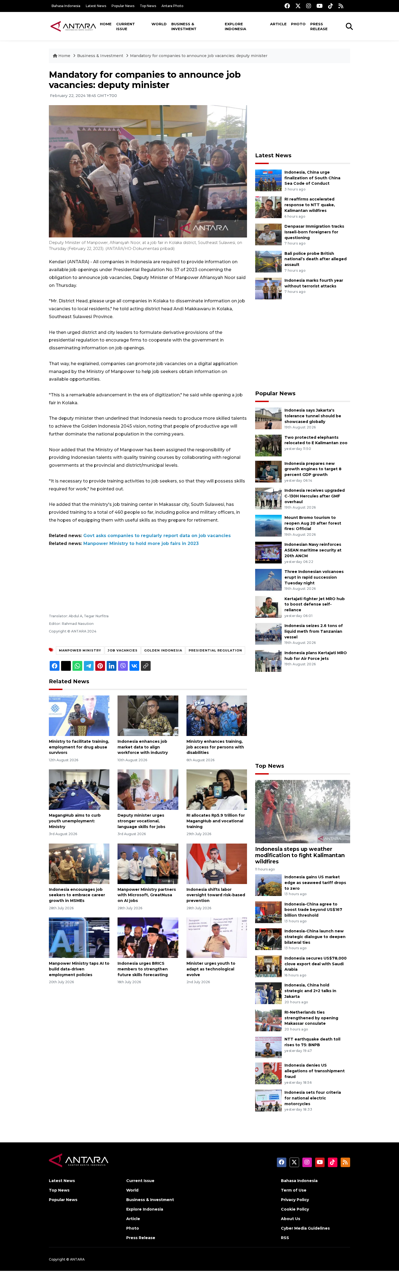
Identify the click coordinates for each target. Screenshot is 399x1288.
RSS (285, 1237)
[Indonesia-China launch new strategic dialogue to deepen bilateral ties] (268, 938)
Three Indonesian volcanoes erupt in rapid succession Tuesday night (314, 577)
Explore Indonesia (235, 26)
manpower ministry (80, 650)
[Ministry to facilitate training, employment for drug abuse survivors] (79, 715)
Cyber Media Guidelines (305, 1228)
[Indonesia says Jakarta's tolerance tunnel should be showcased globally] (268, 418)
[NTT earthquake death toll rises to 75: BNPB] (268, 1047)
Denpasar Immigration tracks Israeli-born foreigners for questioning (314, 232)
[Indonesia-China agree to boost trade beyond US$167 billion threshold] (268, 911)
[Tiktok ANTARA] (330, 5)
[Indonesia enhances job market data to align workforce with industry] (148, 715)
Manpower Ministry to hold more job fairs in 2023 (141, 543)
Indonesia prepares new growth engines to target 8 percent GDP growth (312, 469)
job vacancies (123, 650)
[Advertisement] (302, 108)
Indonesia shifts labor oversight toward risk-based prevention (215, 895)
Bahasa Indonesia (66, 6)
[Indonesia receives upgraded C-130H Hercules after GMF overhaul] (268, 498)
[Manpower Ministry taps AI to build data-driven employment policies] (79, 937)
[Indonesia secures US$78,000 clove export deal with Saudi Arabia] (268, 966)
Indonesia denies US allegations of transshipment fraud (314, 1071)
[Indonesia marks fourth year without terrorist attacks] (268, 288)
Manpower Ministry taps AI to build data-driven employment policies (79, 969)
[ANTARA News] (73, 26)
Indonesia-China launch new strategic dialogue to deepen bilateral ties (315, 937)
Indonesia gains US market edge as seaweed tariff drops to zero (315, 883)
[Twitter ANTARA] (298, 5)
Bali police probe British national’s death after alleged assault (315, 259)
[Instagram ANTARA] (308, 5)
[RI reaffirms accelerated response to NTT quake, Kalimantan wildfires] (268, 207)
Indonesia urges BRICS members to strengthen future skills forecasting (143, 969)
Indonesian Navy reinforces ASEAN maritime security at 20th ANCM (312, 550)
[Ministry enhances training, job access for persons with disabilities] (216, 715)
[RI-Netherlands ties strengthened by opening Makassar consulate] (268, 1020)
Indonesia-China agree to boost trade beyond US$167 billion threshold (313, 910)
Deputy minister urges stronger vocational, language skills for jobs (141, 821)
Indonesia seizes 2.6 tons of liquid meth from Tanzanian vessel (313, 631)
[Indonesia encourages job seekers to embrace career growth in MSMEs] (79, 863)
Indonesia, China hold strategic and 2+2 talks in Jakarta (310, 991)
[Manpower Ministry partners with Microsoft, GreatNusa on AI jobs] (148, 863)
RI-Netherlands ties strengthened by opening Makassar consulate (311, 1018)
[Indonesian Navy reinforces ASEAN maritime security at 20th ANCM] (268, 552)
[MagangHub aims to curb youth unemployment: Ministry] (79, 789)
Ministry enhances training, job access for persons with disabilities (215, 747)
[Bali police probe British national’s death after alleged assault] (268, 261)
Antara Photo (172, 6)
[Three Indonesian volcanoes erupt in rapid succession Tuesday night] (268, 579)
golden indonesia (163, 650)
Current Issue (125, 26)
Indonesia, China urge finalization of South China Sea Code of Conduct (312, 178)
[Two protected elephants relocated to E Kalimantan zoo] (268, 445)
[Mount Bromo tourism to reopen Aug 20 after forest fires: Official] (268, 525)
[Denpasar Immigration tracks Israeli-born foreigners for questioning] (268, 234)
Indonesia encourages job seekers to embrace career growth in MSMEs (77, 895)
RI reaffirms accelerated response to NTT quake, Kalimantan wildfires (309, 205)
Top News (148, 6)
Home (106, 24)
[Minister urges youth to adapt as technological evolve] (216, 937)
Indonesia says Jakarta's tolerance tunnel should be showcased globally (312, 416)
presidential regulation (215, 650)
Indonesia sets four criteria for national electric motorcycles (312, 1098)
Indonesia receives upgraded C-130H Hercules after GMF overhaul (314, 496)
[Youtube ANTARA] (319, 5)
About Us (290, 1218)
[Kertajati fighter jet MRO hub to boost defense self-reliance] (268, 606)
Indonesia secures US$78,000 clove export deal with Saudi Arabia (315, 964)
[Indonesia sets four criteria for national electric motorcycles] (268, 1100)
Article (278, 24)
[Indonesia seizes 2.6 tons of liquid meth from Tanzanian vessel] (268, 633)
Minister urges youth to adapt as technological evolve (210, 969)
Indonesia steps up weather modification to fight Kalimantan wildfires (300, 855)
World (159, 24)
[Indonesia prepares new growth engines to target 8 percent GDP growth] (268, 471)
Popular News (123, 6)
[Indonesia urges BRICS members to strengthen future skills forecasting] (148, 937)
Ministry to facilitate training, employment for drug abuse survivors (79, 747)
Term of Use (293, 1190)
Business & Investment (184, 26)
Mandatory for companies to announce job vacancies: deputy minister (198, 55)
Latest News (96, 6)
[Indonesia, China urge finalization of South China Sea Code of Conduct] (268, 180)
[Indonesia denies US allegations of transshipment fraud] (268, 1073)
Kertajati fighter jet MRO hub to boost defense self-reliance (314, 604)
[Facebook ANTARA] (287, 5)
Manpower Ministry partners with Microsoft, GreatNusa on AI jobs (147, 895)
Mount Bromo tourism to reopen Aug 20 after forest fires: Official (312, 523)
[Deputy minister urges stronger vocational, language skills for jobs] (148, 789)
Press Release (319, 26)
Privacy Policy (295, 1199)
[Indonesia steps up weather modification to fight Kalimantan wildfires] (302, 811)
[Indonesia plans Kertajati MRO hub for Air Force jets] (268, 660)
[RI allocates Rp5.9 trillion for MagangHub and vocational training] (216, 789)
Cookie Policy (295, 1209)
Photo (298, 24)
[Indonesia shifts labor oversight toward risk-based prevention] (216, 863)
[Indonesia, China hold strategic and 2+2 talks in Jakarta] (268, 993)
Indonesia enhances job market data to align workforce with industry (143, 747)
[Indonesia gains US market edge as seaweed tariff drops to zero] (268, 884)
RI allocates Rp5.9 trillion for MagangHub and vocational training (215, 821)
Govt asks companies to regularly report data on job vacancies (157, 535)
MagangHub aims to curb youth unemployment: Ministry (75, 821)
